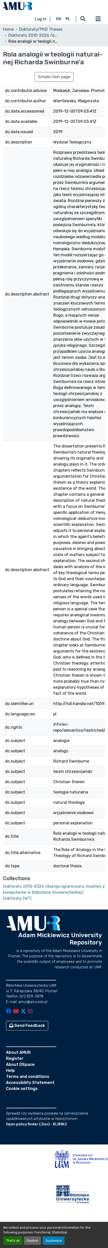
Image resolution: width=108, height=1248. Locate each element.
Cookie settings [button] (22, 1088)
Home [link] (8, 29)
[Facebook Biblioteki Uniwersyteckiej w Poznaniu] (8, 1011)
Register (14, 1058)
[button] (17, 6)
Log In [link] (40, 19)
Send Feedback (29, 1025)
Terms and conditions (27, 1076)
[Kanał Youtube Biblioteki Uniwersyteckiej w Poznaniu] (16, 1011)
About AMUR (18, 1052)
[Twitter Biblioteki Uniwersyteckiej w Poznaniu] (23, 1011)
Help (10, 1070)
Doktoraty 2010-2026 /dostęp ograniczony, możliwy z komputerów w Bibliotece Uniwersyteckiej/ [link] (33, 35)
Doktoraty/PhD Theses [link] (40, 29)
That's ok (13, 1240)
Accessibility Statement (30, 1082)
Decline (32, 1240)
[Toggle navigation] (98, 19)
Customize (53, 1240)
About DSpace (20, 1064)
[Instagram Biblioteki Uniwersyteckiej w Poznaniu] (30, 1011)
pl (68, 19)
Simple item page (54, 76)
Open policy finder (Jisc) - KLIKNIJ (36, 1124)
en (58, 19)
